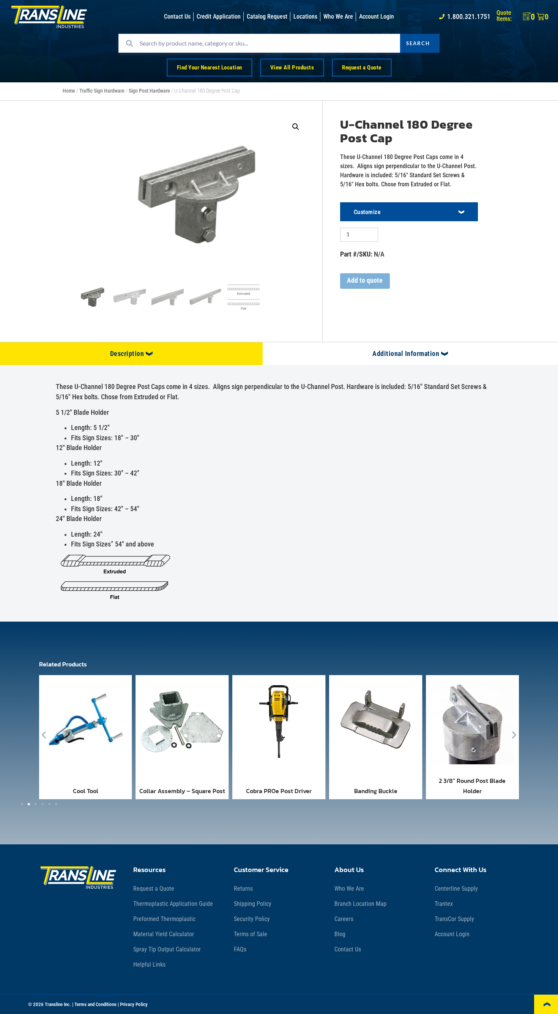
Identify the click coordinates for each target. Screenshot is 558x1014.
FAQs (240, 949)
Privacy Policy (134, 1004)
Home (69, 91)
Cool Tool (85, 790)
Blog (339, 934)
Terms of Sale (250, 934)
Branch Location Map (360, 903)
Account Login (452, 934)
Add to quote (365, 280)
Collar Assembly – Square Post (182, 790)
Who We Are (349, 888)
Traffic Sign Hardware (102, 91)
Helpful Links (149, 964)
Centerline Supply (456, 888)
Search (418, 43)
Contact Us (347, 949)
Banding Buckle (375, 790)
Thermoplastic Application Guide (173, 903)
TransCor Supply (454, 919)
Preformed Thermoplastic (164, 919)
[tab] (131, 353)
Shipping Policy (252, 903)
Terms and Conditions (95, 1004)
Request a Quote (153, 888)
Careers (343, 919)
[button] (296, 127)
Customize (367, 212)
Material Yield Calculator (163, 934)
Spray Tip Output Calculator (167, 949)
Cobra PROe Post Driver (279, 790)
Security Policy (252, 919)
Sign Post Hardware (149, 91)
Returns (243, 888)
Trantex (444, 903)
